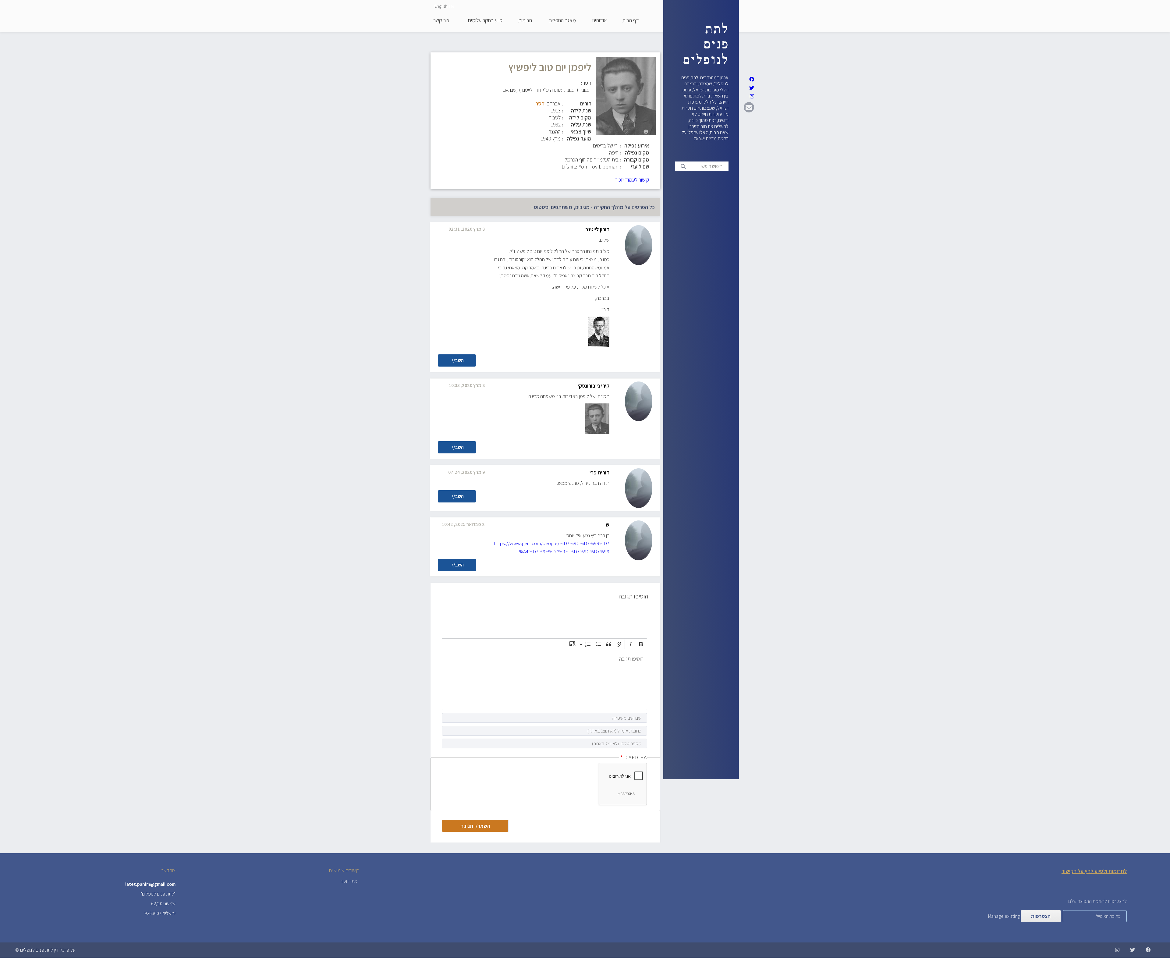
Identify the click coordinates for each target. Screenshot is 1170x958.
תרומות (525, 21)
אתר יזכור (348, 881)
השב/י (458, 360)
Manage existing (1004, 916)
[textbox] (544, 680)
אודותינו (599, 21)
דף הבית (630, 21)
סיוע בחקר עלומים (485, 21)
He (451, 6)
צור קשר (441, 21)
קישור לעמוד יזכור (632, 179)
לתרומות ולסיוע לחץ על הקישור (1094, 871)
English (441, 6)
